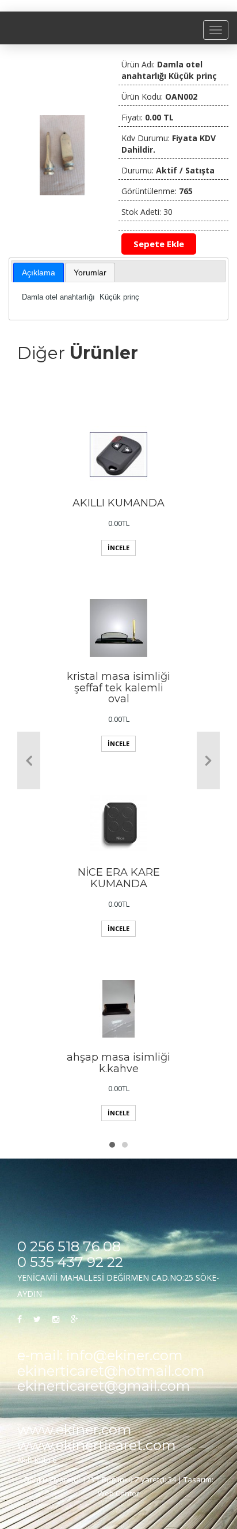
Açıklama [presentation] (38, 272)
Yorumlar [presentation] (90, 272)
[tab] (38, 272)
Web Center (118, 1493)
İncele (118, 547)
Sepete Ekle (158, 243)
